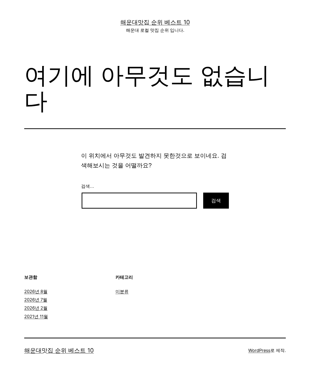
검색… (87, 186)
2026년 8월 (35, 291)
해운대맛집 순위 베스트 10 (155, 22)
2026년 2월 (35, 307)
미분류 (122, 291)
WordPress (259, 350)
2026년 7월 (35, 299)
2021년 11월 (36, 316)
